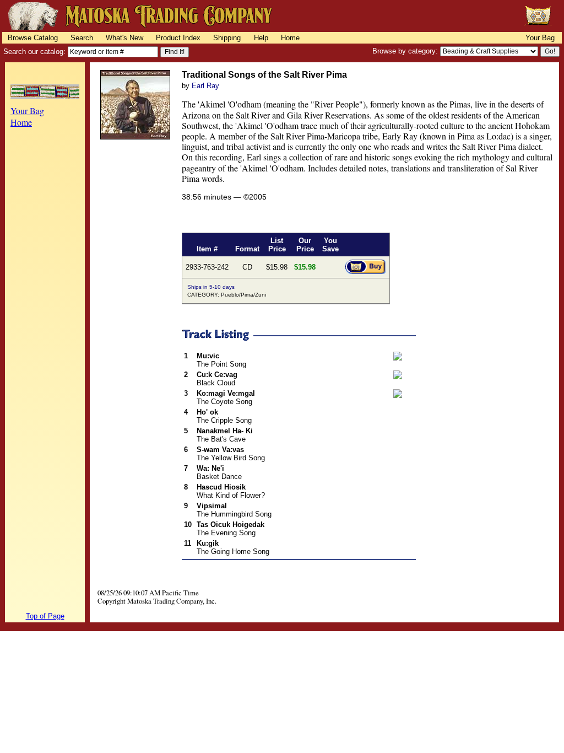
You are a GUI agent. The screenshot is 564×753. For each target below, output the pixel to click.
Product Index (178, 38)
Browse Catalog (33, 38)
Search (81, 38)
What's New (124, 38)
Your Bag (540, 38)
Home (290, 38)
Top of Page (45, 616)
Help (261, 38)
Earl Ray (205, 86)
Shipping (227, 38)
